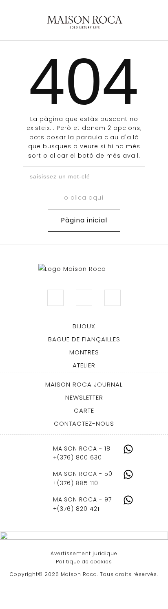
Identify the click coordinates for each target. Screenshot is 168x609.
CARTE (84, 410)
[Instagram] (55, 298)
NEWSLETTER (84, 397)
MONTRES (84, 352)
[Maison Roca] (84, 22)
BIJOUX (84, 326)
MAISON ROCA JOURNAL (84, 384)
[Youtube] (112, 298)
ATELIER (84, 365)
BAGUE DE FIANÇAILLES (84, 339)
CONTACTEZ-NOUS (84, 423)
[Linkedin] (84, 298)
